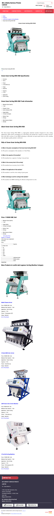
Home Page (5, 11)
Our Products (28, 11)
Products (5, 17)
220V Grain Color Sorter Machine (9, 403)
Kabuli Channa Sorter (6, 302)
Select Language (39, 5)
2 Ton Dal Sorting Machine (8, 454)
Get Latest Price (6, 236)
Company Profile (16, 11)
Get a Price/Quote (5, 317)
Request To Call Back (5, 237)
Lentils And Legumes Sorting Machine (11, 19)
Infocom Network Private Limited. (16, 513)
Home (4, 16)
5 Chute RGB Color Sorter (7, 353)
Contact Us (39, 11)
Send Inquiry (49, 11)
